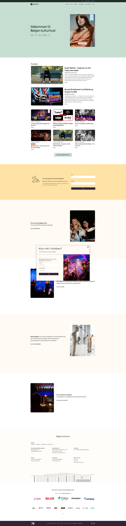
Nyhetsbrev (43, 444)
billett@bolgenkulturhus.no (36, 451)
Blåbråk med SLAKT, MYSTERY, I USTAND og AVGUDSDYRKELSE (63, 124)
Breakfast (75, 523)
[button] (71, 30)
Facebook (33, 444)
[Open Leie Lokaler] (90, 4)
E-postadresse (42, 268)
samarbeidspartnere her (66, 493)
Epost (72, 181)
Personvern (76, 460)
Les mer (32, 127)
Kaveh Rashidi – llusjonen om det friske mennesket (78, 69)
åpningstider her (35, 449)
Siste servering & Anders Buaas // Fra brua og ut (84, 144)
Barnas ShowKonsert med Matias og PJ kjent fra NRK (79, 90)
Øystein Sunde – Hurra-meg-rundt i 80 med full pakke (40, 146)
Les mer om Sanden (60, 286)
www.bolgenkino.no (62, 452)
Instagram (38, 444)
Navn (72, 174)
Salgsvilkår (76, 459)
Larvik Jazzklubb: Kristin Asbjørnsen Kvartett (40, 124)
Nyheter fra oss (50, 444)
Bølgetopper (80, 523)
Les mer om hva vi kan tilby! (62, 400)
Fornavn (40, 262)
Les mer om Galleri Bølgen (36, 343)
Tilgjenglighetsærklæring (79, 462)
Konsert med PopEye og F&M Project (84, 123)
